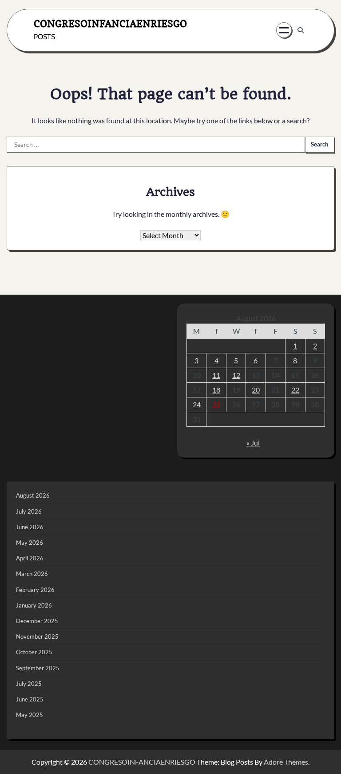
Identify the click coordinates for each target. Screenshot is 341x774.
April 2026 (30, 558)
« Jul (253, 442)
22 (295, 389)
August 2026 (33, 495)
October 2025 (34, 652)
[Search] (300, 30)
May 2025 (29, 714)
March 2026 (32, 573)
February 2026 (35, 589)
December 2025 (37, 620)
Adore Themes (286, 762)
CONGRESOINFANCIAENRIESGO (110, 23)
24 (197, 404)
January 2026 (34, 605)
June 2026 (30, 527)
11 (216, 375)
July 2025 (29, 683)
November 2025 (37, 636)
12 (236, 375)
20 (256, 389)
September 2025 (37, 668)
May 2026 (29, 542)
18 (216, 389)
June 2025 (30, 699)
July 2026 (29, 511)
